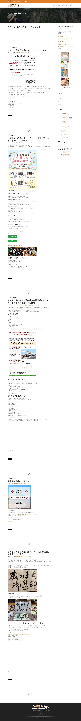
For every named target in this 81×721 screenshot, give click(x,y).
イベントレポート (66, 118)
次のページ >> (29, 698)
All (61, 112)
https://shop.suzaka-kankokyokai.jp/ (15, 245)
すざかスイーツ (64, 114)
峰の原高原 (63, 130)
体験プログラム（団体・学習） (67, 124)
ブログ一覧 (52, 5)
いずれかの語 (61, 100)
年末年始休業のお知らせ (18, 481)
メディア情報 (63, 122)
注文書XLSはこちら (12, 240)
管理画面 (70, 5)
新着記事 (58, 5)
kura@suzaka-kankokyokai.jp (17, 231)
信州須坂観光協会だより (17, 13)
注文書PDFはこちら (12, 236)
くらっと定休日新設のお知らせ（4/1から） (27, 50)
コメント (68, 151)
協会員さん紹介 (64, 126)
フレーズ (61, 101)
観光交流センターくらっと (26, 52)
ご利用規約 (64, 5)
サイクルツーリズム (65, 120)
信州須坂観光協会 (61, 36)
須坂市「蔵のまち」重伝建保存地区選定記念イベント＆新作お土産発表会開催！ (28, 301)
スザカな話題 (63, 121)
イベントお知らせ (18, 305)
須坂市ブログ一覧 (61, 41)
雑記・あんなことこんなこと (66, 134)
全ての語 (61, 98)
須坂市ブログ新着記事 (62, 44)
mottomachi (39, 717)
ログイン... (63, 144)
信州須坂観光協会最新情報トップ (65, 38)
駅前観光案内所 (18, 514)
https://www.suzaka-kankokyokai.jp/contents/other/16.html (19, 634)
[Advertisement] (29, 36)
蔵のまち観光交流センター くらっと (29, 514)
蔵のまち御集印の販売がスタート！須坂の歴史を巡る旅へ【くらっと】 (28, 553)
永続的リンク (10, 107)
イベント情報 (63, 116)
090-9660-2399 (47, 710)
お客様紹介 (65, 137)
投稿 (65, 151)
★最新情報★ (18, 52)
